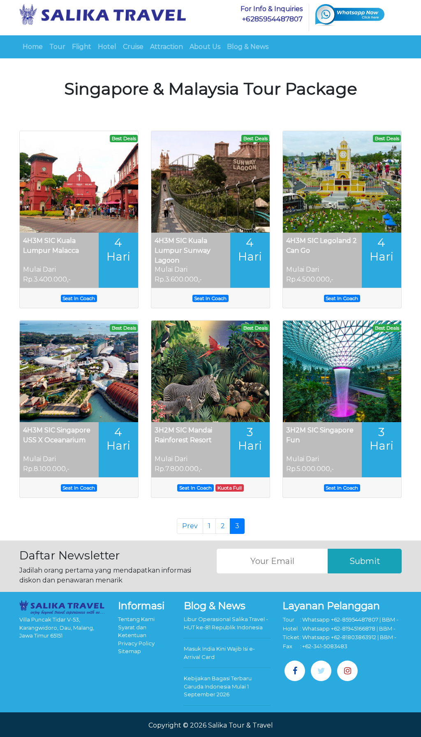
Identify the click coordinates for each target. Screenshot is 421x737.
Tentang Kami (136, 619)
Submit (364, 561)
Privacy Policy (136, 643)
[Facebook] (295, 671)
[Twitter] (321, 671)
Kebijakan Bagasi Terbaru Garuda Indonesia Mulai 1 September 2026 (218, 686)
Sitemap (129, 651)
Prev (190, 526)
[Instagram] (347, 671)
